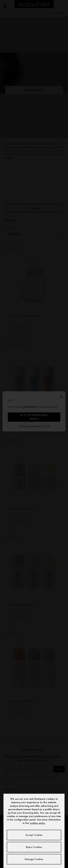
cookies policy (37, 823)
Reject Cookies (34, 847)
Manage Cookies (34, 859)
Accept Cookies (34, 834)
